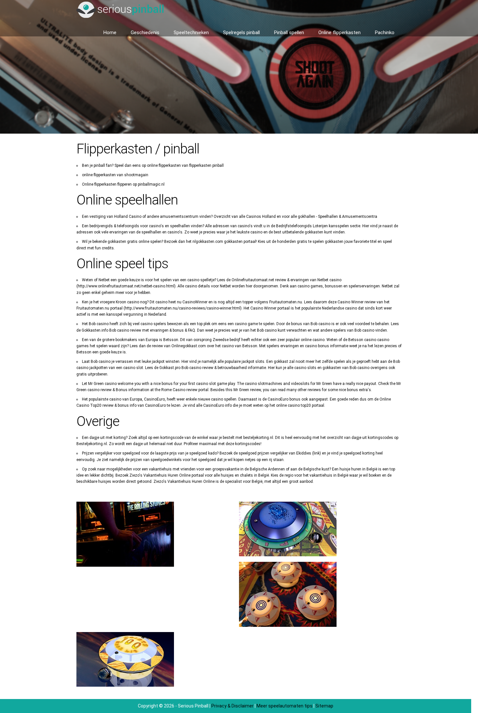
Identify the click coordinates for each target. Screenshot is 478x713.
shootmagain (136, 175)
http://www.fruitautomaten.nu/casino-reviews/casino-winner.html (182, 308)
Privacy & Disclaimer (232, 705)
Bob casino (119, 330)
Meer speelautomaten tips (284, 705)
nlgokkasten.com (208, 241)
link (316, 453)
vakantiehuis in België (329, 475)
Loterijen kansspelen (331, 226)
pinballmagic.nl (151, 184)
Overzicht (222, 216)
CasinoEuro (155, 405)
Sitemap (324, 705)
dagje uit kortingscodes (372, 437)
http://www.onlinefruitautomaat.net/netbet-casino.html (126, 286)
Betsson (249, 346)
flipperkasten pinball (206, 165)
